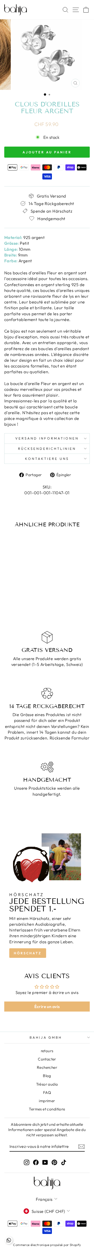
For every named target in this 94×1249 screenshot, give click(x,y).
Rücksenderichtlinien (47, 449)
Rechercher (47, 1067)
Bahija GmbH (46, 1037)
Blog (47, 1075)
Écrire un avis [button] (47, 1006)
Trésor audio (47, 1084)
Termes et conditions (47, 1109)
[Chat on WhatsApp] (9, 1240)
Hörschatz (28, 953)
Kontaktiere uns (47, 459)
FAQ (47, 1092)
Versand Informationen (46, 438)
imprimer (47, 1100)
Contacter (47, 1059)
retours (47, 1050)
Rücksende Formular (69, 737)
